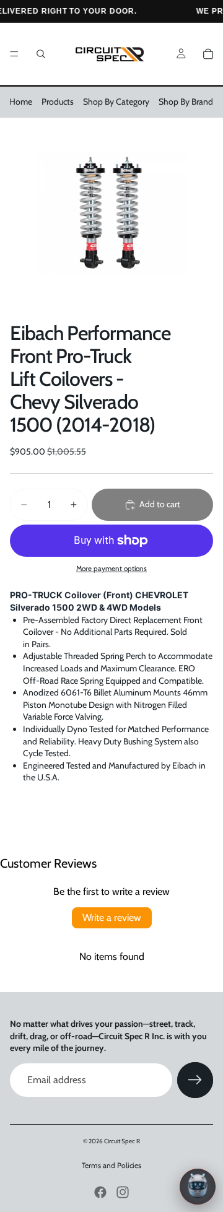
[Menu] (14, 54)
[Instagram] (122, 1192)
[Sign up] (195, 1080)
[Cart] (208, 54)
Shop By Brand (186, 101)
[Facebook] (100, 1192)
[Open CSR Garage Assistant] (198, 1187)
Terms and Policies (111, 1165)
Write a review (111, 917)
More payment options (111, 568)
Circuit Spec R (122, 1141)
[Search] (41, 54)
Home (20, 101)
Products (58, 101)
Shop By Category (116, 101)
